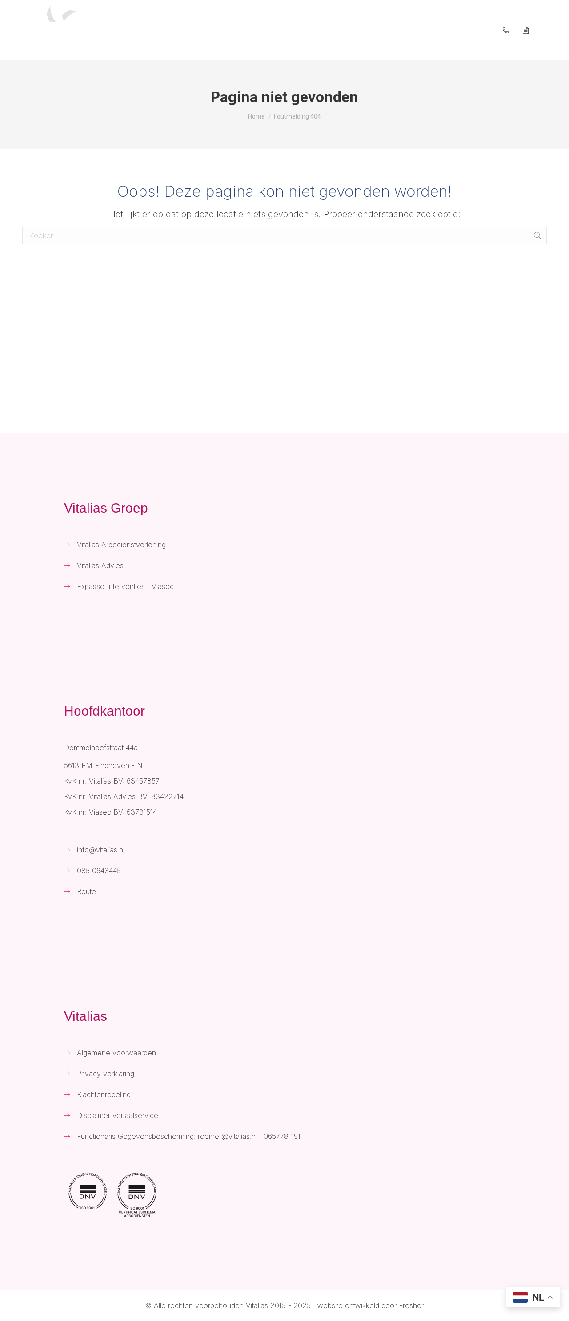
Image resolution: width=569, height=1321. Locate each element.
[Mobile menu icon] (550, 30)
